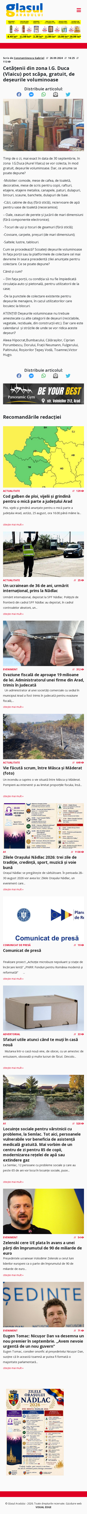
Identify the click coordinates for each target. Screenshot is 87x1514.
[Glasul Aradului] (17, 10)
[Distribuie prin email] (55, 94)
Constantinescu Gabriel (29, 58)
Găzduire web (74, 1503)
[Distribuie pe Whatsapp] (43, 94)
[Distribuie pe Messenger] (31, 94)
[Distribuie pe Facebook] (19, 94)
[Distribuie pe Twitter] (68, 94)
